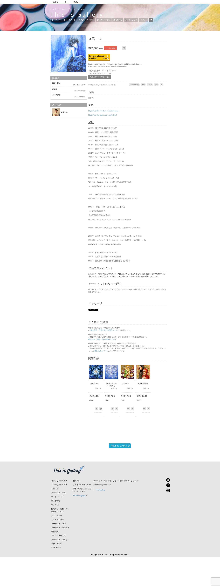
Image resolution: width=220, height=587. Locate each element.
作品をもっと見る (119, 445)
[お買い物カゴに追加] (100, 408)
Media (75, 2)
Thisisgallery (100, 490)
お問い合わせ (56, 515)
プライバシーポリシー (82, 485)
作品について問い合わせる (100, 76)
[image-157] (68, 53)
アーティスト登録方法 (60, 527)
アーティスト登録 (103, 20)
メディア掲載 (56, 544)
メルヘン (125, 383)
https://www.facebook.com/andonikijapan (103, 111)
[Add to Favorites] (124, 48)
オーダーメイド (131, 20)
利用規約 (76, 481)
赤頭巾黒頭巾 (143, 383)
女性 (156, 84)
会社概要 (54, 532)
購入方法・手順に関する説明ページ (103, 330)
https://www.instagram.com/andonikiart (102, 115)
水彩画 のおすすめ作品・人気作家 (103, 84)
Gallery (55, 2)
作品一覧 (72, 20)
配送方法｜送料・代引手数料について (102, 339)
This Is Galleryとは (58, 536)
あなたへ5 (94, 383)
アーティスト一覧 (58, 20)
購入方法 (54, 505)
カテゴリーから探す (86, 20)
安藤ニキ (64, 112)
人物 (143, 84)
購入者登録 (118, 20)
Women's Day (134, 84)
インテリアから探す (59, 485)
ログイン (143, 20)
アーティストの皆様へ (60, 540)
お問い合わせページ (100, 351)
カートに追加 (110, 48)
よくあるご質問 (57, 519)
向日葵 (150, 84)
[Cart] (151, 20)
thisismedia (56, 548)
